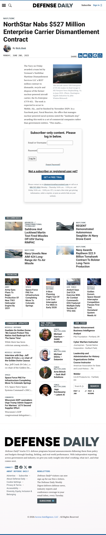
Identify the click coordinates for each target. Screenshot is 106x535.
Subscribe (86, 5)
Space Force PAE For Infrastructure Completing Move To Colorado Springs (32, 297)
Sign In (96, 5)
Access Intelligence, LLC (46, 517)
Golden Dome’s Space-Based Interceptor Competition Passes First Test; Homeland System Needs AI (93, 303)
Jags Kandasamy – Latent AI (59, 392)
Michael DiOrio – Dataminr (58, 357)
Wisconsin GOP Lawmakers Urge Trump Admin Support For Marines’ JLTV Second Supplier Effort (18, 404)
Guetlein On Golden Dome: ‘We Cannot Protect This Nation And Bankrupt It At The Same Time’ (18, 334)
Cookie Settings (14, 482)
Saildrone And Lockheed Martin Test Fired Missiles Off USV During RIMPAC (36, 236)
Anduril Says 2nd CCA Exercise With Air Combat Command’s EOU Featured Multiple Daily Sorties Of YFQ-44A (73, 300)
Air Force (71, 287)
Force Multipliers (60, 330)
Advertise (11, 475)
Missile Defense (50, 288)
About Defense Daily (16, 479)
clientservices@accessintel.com (56, 184)
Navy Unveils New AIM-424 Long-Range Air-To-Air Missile (36, 258)
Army (7, 287)
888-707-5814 (35, 187)
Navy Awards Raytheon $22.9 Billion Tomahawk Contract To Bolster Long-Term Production (88, 258)
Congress (9, 397)
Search (94, 386)
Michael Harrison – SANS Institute (59, 338)
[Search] (10, 5)
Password (32, 150)
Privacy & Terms (14, 485)
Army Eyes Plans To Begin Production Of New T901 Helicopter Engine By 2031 (12, 299)
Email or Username (37, 142)
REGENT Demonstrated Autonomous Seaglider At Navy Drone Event (87, 232)
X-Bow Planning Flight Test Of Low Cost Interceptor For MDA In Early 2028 (52, 299)
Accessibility (12, 488)
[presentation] (45, 334)
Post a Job (77, 392)
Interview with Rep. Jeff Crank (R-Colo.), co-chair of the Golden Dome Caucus (18, 358)
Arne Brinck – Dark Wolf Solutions (59, 374)
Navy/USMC (9, 18)
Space (28, 287)
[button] (4, 5)
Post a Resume (91, 392)
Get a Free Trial (53, 177)
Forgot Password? (53, 164)
